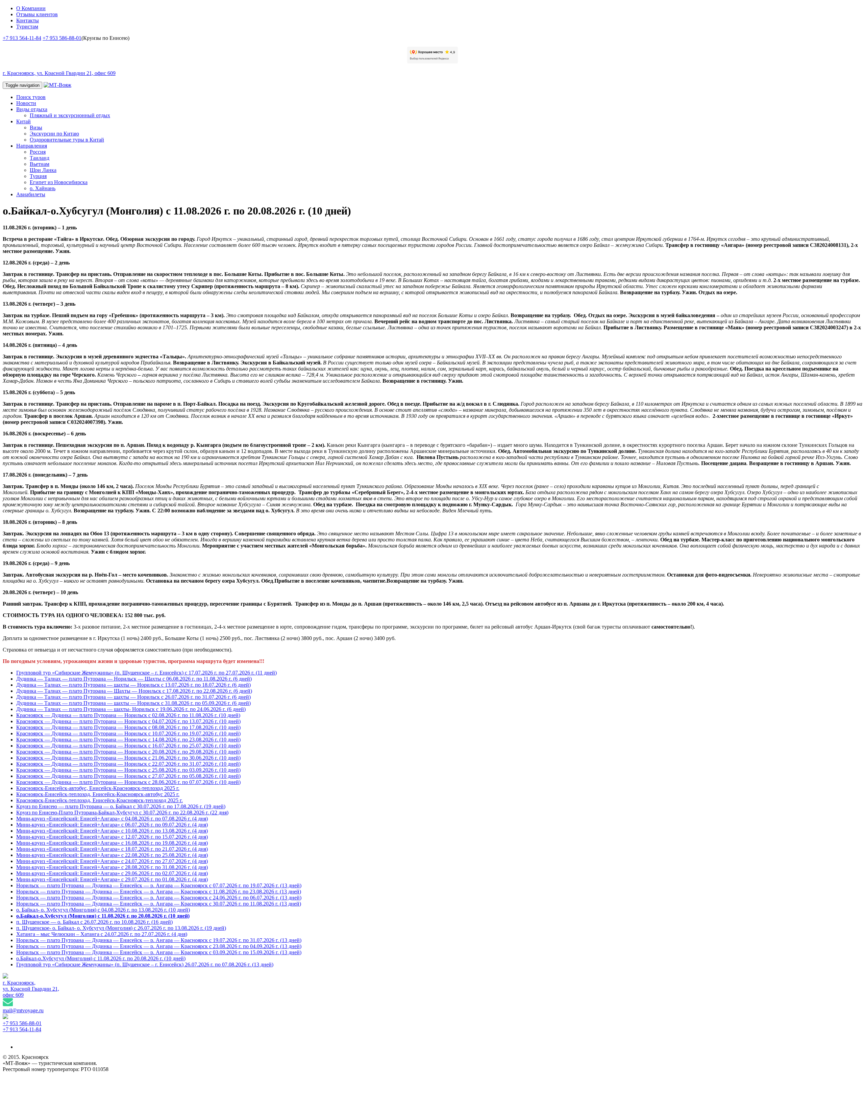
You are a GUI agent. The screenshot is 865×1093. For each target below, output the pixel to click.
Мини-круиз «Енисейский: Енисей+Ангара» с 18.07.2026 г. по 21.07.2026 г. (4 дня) (112, 849)
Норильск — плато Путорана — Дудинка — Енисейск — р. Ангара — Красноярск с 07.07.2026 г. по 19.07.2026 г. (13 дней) (158, 885)
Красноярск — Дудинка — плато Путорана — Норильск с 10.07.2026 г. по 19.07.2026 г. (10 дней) (128, 733)
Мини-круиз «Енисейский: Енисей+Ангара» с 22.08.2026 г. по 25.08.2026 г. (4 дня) (112, 855)
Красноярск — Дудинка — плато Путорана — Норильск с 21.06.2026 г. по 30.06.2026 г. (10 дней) (128, 758)
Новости (26, 103)
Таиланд (39, 158)
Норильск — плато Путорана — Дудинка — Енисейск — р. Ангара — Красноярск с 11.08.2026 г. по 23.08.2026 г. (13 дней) (158, 891)
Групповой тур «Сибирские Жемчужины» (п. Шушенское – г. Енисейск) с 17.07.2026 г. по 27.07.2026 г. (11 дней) (146, 673)
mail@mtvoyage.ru (23, 1010)
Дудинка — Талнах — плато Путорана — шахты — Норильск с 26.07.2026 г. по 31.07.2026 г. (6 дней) (133, 697)
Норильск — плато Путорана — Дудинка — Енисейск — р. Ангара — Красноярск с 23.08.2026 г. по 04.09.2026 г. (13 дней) (158, 946)
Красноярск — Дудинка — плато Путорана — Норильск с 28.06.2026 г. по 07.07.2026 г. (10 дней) (128, 782)
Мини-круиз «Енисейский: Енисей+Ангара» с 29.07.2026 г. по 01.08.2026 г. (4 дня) (112, 879)
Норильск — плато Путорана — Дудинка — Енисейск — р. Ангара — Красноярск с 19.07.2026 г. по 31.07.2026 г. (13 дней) (158, 940)
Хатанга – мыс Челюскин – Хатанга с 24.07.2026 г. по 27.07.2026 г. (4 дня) (101, 934)
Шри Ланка (43, 170)
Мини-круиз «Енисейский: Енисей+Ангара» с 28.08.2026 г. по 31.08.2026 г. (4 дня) (112, 867)
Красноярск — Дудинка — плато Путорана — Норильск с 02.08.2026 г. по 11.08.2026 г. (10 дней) (128, 715)
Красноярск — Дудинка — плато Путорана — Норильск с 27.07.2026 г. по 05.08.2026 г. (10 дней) (128, 776)
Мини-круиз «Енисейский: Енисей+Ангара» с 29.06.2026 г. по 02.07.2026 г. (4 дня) (112, 873)
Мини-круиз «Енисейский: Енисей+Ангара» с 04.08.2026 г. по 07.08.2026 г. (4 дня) (112, 818)
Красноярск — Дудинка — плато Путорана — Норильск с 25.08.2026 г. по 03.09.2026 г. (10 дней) (128, 770)
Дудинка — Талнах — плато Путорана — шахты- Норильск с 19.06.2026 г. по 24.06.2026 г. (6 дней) (131, 709)
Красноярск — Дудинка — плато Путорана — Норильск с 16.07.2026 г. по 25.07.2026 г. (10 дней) (128, 745)
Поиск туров (31, 97)
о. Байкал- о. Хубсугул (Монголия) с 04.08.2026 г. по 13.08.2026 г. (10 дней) (103, 910)
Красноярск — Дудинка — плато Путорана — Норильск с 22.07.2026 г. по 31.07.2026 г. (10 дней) (128, 764)
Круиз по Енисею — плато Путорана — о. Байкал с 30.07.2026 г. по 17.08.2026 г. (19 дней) (120, 806)
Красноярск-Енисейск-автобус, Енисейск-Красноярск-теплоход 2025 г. (97, 788)
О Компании (31, 8)
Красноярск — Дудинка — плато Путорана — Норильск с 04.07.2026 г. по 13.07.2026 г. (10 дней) (128, 721)
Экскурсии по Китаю (54, 133)
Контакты (27, 20)
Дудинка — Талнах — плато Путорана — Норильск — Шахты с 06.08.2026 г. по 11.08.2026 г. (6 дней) (134, 679)
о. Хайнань (42, 188)
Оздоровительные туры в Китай (67, 140)
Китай (23, 121)
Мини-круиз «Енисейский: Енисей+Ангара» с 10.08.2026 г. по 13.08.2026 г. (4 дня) (112, 831)
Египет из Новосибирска (59, 182)
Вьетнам (39, 164)
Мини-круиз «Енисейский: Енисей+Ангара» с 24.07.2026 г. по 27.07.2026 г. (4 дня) (112, 861)
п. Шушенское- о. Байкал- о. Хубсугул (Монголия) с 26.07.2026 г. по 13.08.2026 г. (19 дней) (121, 928)
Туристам (27, 26)
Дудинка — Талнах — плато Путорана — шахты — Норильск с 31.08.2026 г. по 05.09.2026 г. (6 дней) (133, 703)
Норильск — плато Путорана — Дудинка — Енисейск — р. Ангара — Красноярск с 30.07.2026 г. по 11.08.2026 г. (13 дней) (158, 904)
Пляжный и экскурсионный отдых (70, 115)
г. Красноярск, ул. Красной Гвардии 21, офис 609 (59, 73)
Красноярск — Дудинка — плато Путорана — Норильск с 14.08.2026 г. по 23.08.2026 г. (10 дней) (128, 739)
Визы (36, 127)
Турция (38, 176)
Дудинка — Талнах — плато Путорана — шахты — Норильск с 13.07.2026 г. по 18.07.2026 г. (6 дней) (133, 685)
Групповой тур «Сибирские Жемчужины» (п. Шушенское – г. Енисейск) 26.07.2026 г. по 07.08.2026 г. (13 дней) (144, 964)
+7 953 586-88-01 (62, 38)
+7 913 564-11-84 (22, 38)
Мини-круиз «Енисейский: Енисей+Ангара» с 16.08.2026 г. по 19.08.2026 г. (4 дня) (112, 843)
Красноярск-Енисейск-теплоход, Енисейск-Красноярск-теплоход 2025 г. (99, 800)
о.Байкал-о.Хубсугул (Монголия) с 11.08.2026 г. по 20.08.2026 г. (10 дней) (103, 916)
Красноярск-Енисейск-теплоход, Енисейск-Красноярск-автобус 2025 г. (97, 794)
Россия (38, 152)
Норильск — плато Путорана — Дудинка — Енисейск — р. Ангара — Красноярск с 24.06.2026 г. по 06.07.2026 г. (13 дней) (158, 897)
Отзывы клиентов (37, 14)
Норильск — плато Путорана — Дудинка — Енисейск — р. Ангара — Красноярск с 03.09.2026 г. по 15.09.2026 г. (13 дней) (158, 952)
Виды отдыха (31, 109)
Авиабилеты (30, 194)
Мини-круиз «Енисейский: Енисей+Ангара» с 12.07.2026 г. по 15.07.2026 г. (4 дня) (112, 837)
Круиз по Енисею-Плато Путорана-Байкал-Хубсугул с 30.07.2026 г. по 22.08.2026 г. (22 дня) (122, 812)
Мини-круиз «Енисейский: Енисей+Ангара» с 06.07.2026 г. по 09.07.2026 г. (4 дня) (112, 825)
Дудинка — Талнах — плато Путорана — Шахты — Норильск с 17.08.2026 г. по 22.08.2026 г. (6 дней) (134, 691)
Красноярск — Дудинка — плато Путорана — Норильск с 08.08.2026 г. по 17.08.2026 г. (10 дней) (128, 727)
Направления (31, 146)
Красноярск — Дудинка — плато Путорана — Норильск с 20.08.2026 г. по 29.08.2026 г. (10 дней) (128, 752)
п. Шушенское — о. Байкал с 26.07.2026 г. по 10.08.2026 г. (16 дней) (94, 922)
